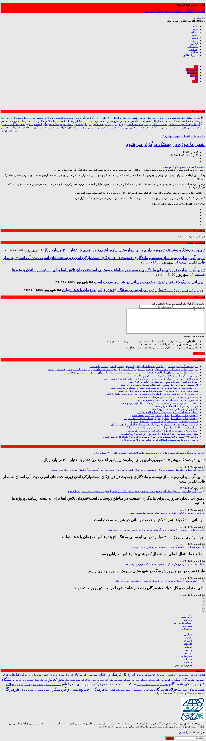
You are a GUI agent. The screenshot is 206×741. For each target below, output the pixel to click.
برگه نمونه (186, 616)
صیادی (184, 690)
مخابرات (120, 690)
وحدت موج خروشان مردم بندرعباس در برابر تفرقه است (168, 397)
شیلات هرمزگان (196, 689)
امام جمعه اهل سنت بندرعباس (121, 680)
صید (179, 690)
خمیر (17, 680)
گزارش (194, 43)
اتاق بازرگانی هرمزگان (145, 675)
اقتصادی (194, 35)
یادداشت (193, 49)
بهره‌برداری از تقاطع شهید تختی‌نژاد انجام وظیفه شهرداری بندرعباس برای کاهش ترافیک (152, 394)
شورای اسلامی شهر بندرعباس (47, 685)
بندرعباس (56, 679)
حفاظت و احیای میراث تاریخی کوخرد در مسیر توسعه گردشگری (164, 421)
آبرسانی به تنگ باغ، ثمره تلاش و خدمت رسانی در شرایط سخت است (163, 124)
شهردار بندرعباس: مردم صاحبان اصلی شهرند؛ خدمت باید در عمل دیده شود (158, 390)
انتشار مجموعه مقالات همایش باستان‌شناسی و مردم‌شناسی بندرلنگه (161, 427)
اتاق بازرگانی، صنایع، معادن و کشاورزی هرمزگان (179, 675)
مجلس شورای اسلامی (133, 690)
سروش (194, 75)
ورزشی (194, 40)
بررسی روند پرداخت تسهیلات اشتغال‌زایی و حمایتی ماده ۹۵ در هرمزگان (160, 439)
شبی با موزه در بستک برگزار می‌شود (165, 144)
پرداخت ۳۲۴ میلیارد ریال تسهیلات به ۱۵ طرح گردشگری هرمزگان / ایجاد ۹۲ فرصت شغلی (150, 436)
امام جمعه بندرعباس (100, 680)
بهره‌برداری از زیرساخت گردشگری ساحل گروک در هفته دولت (165, 415)
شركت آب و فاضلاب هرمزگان (148, 685)
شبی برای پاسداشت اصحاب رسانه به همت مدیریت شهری (167, 400)
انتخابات (87, 680)
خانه (196, 66)
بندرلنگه (43, 680)
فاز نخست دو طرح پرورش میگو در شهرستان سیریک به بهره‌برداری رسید (115, 127)
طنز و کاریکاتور (190, 55)
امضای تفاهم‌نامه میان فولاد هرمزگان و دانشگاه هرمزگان (167, 412)
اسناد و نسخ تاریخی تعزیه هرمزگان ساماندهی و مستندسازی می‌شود (162, 430)
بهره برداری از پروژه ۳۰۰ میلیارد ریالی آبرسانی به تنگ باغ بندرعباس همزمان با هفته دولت (76, 124)
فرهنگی (194, 38)
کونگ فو (157, 693)
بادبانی (72, 680)
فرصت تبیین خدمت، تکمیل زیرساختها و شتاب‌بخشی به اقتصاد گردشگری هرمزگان (154, 424)
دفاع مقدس (164, 685)
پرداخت (188, 619)
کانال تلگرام (192, 69)
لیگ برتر (145, 690)
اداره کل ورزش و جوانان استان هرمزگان (52, 675)
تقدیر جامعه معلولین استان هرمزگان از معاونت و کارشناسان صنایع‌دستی (159, 433)
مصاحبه (194, 52)
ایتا (196, 78)
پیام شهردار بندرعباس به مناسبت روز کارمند (174, 409)
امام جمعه (155, 680)
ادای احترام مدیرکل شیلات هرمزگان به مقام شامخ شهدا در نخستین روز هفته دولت (154, 387)
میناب (46, 690)
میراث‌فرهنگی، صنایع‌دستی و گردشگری (82, 689)
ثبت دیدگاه (198, 353)
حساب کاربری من (182, 622)
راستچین (183, 732)
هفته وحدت (200, 693)
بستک (67, 680)
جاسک (37, 680)
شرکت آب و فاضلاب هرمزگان (114, 684)
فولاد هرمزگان (165, 689)
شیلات (10, 684)
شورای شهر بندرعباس (25, 684)
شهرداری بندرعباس (76, 684)
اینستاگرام (192, 72)
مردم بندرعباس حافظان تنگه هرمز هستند (176, 406)
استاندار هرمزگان (170, 679)
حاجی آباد (22, 680)
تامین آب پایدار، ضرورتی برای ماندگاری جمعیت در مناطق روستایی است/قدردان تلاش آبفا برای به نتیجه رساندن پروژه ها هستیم (68, 121)
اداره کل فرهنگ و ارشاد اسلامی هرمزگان (104, 674)
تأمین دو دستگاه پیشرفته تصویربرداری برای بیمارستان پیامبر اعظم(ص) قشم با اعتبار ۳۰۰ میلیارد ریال (149, 118)
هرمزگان (10, 689)
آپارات (195, 81)
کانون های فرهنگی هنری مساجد (175, 693)
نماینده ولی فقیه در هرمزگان (31, 690)
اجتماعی (194, 32)
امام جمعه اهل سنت (143, 680)
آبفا (203, 675)
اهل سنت (79, 680)
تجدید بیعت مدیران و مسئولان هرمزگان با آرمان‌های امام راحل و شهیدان (160, 403)
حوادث (195, 29)
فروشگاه (187, 629)
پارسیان (192, 693)
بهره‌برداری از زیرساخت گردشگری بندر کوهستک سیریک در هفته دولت (161, 418)
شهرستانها (192, 46)
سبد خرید (187, 625)
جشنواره (30, 680)
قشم (151, 690)
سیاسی (194, 26)
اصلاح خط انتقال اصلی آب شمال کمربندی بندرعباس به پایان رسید (163, 381)
